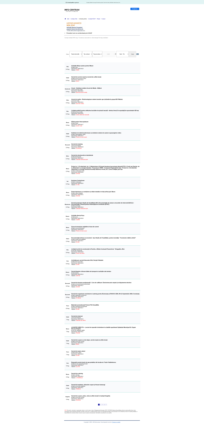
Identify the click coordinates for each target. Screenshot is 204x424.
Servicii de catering (77, 373)
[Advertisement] (102, 44)
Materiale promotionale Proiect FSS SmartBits (85, 305)
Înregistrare (134, 8)
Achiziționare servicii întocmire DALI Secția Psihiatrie (87, 260)
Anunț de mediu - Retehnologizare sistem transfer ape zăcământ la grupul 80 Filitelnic (97, 99)
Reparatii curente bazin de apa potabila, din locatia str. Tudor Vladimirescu (93, 362)
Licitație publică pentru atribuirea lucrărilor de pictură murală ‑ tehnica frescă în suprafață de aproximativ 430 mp (105, 110)
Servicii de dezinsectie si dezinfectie (82, 155)
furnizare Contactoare (77, 180)
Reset (138, 54)
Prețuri (98, 18)
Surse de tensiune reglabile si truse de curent (85, 226)
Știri (68, 18)
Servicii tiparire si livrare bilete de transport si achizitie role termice (91, 271)
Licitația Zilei (74, 18)
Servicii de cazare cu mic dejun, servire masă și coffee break (89, 340)
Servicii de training (77, 144)
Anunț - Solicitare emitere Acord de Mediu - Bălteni (86, 88)
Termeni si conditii (116, 422)
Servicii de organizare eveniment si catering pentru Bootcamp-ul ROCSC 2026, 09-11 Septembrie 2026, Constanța (105, 293)
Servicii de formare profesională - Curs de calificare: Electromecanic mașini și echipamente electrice (101, 282)
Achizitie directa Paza (77, 215)
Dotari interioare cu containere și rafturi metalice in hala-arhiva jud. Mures (93, 191)
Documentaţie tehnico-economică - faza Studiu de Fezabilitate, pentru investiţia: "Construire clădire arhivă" (103, 238)
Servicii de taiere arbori (78, 351)
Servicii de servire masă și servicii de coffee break (86, 77)
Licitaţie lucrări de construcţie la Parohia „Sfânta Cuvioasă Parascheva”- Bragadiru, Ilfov (98, 249)
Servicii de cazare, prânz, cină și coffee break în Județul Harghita (90, 396)
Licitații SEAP (92, 18)
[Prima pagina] (65, 19)
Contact (103, 18)
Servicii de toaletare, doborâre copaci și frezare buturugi (88, 384)
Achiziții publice (83, 18)
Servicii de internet (77, 316)
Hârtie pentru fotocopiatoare (79, 121)
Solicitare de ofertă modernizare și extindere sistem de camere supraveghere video (96, 133)
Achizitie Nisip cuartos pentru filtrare (82, 65)
